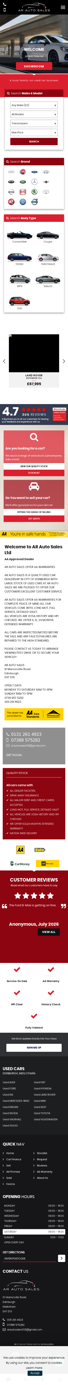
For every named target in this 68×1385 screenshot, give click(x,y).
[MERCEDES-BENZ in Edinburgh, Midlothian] (34, 182)
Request (42, 1159)
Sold (9, 1178)
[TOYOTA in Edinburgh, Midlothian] (46, 192)
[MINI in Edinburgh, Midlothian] (46, 182)
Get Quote (34, 519)
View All (48, 932)
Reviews (42, 1165)
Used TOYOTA (42, 1113)
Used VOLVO (10, 1125)
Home (10, 1153)
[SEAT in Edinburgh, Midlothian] (23, 192)
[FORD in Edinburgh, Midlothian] (34, 172)
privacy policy (47, 1344)
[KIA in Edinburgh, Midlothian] (11, 182)
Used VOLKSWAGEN (45, 1119)
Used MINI (40, 1101)
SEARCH (34, 141)
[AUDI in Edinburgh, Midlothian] (11, 172)
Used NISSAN (10, 1107)
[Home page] (34, 7)
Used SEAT (40, 1107)
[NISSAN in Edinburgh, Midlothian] (11, 192)
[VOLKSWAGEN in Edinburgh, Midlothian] (23, 202)
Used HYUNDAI (42, 1088)
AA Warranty (44, 1172)
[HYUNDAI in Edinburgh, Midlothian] (46, 172)
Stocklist (34, 473)
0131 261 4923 (26, 734)
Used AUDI (9, 1082)
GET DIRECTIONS (14, 1252)
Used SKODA (10, 1113)
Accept (34, 1373)
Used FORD (9, 1088)
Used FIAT (39, 1082)
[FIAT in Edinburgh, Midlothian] (23, 172)
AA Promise (13, 1172)
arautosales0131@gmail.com (28, 746)
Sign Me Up (34, 1048)
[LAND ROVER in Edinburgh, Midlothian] (23, 182)
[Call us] (4, 4)
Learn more (34, 1367)
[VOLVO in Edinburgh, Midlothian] (34, 202)
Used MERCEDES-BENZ (16, 1101)
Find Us (10, 1184)
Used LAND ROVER (44, 1095)
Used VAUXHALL (12, 1119)
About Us (42, 1178)
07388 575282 (25, 740)
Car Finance (13, 1159)
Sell (8, 1165)
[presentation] (4, 361)
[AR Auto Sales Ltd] (21, 1290)
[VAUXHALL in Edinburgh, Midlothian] (11, 202)
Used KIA (8, 1095)
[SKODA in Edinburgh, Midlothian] (34, 192)
